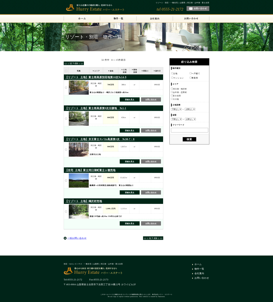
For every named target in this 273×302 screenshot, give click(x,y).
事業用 (195, 78)
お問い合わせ (191, 19)
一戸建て (196, 73)
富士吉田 (177, 96)
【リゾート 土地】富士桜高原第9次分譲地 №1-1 (95, 108)
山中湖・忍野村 (180, 92)
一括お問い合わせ (77, 238)
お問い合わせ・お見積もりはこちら (198, 8)
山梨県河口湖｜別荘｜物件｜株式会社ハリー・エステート (82, 19)
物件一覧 (118, 19)
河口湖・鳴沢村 (180, 89)
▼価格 (110, 71)
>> (82, 63)
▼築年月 (157, 71)
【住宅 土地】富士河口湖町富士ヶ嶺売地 (90, 170)
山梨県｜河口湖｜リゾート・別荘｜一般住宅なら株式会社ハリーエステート (96, 7)
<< (65, 63)
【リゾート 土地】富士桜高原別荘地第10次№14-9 (95, 77)
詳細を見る (129, 99)
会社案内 (154, 19)
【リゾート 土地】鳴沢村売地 (83, 201)
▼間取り (145, 71)
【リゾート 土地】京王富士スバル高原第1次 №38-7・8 (100, 139)
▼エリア (96, 71)
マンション (178, 78)
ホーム (198, 264)
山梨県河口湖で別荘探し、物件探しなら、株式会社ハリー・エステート (94, 271)
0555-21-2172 (170, 9)
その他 (176, 99)
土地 (175, 73)
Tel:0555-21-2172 (73, 279)
